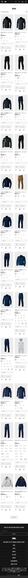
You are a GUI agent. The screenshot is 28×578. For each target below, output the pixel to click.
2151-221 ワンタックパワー (21, 441)
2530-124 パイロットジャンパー (7, 492)
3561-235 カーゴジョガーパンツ (21, 73)
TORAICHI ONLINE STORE (5, 1)
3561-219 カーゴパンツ (6, 72)
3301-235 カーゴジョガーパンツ (7, 270)
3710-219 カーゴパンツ (20, 192)
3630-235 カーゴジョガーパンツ (21, 152)
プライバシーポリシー (11, 575)
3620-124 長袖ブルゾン (6, 113)
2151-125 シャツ (19, 401)
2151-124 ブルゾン (5, 401)
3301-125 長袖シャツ (6, 231)
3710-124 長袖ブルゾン (6, 192)
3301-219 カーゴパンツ (20, 231)
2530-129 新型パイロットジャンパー (21, 492)
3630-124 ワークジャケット (7, 152)
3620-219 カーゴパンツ (20, 113)
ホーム (12, 4)
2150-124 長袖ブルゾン (20, 269)
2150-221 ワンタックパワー (7, 356)
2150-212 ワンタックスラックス (21, 310)
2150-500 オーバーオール (21, 355)
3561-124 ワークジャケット (7, 33)
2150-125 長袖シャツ (6, 310)
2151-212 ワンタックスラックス (7, 441)
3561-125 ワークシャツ (20, 32)
